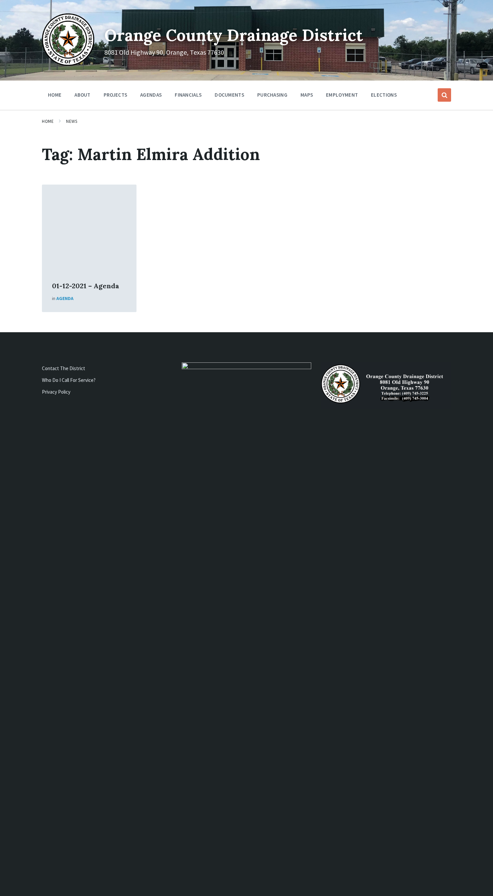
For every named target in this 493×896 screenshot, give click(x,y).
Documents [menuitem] (229, 95)
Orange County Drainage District (233, 35)
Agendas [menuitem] (151, 95)
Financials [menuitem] (188, 95)
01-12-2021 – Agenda (85, 286)
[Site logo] (68, 63)
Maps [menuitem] (306, 95)
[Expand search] (444, 95)
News (71, 121)
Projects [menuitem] (115, 95)
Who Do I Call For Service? (69, 380)
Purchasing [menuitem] (272, 95)
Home (48, 121)
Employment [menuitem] (342, 95)
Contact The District (63, 368)
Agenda (64, 298)
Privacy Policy (56, 392)
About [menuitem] (82, 95)
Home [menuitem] (54, 95)
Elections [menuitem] (384, 95)
